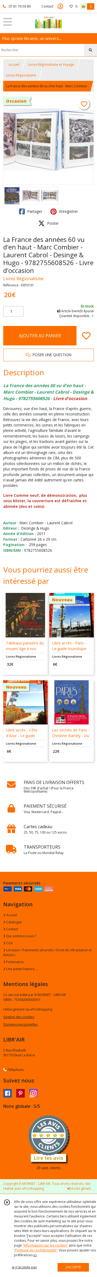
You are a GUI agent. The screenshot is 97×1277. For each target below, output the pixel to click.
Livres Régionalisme (21, 75)
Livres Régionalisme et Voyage (51, 64)
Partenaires (14, 962)
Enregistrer (68, 211)
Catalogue (13, 922)
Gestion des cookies (18, 1017)
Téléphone (15, 1069)
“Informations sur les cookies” (45, 1245)
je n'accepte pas (24, 1267)
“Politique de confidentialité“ (35, 1250)
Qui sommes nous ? (20, 936)
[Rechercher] (90, 50)
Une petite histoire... (21, 969)
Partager (34, 211)
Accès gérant (80, 1188)
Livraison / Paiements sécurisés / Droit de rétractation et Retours (47, 952)
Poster (52, 223)
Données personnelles (20, 1024)
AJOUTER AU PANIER (40, 336)
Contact (47, 6)
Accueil (14, 64)
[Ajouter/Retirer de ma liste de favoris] (86, 335)
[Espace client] (60, 6)
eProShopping (33, 1188)
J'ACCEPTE (73, 1267)
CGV (9, 943)
